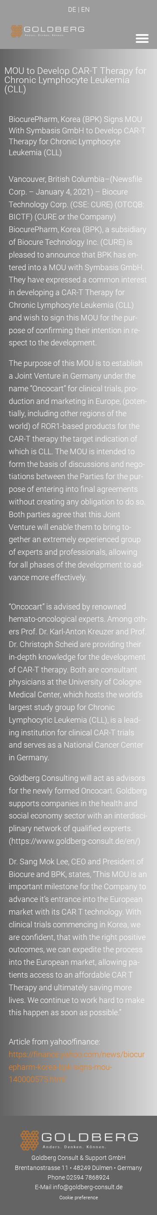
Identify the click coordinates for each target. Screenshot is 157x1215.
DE (72, 10)
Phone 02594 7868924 (78, 1177)
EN (85, 10)
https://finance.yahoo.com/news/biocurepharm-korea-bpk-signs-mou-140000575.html (77, 1067)
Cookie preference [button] (78, 1198)
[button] (142, 38)
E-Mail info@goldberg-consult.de (79, 1187)
